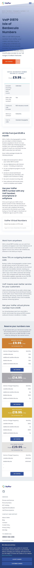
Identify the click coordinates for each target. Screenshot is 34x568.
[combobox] (17, 224)
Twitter (3, 491)
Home (3, 11)
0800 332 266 (8, 537)
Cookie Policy (6, 525)
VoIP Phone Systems (8, 510)
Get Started (8, 61)
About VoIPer (6, 517)
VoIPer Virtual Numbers (15, 220)
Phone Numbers (6, 503)
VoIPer (6, 3)
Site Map (4, 530)
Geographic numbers (19, 11)
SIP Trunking (5, 505)
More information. (7, 555)
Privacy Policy (6, 527)
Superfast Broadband (8, 508)
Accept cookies (17, 559)
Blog (3, 520)
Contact (4, 522)
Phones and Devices (8, 500)
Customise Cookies (17, 563)
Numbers (9, 11)
